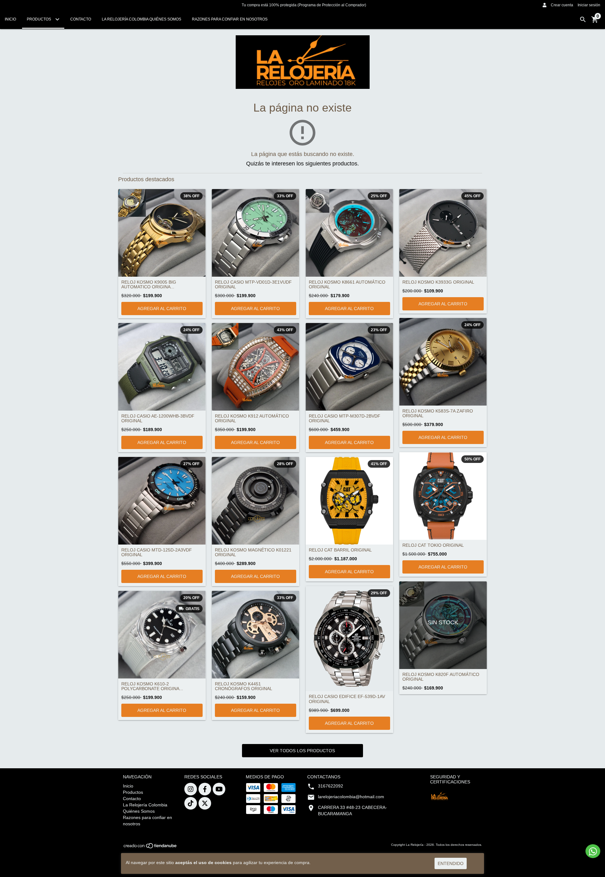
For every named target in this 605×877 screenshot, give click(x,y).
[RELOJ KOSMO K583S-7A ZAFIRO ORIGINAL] (443, 362)
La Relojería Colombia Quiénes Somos (141, 19)
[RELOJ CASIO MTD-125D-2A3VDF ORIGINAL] (162, 501)
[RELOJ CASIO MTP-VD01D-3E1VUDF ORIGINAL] (255, 233)
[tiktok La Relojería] (190, 803)
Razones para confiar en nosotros (230, 19)
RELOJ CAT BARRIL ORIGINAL (340, 550)
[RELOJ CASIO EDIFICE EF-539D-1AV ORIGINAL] (349, 638)
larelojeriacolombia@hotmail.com (351, 796)
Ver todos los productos (302, 750)
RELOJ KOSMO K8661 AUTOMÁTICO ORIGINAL (347, 284)
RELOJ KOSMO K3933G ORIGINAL (438, 282)
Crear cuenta (562, 5)
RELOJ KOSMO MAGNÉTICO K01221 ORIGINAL (253, 552)
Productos (39, 19)
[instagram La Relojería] (190, 789)
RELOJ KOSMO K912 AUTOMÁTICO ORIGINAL (252, 418)
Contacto (80, 19)
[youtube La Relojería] (219, 789)
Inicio (10, 19)
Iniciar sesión (589, 5)
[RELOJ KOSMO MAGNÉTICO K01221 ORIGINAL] (255, 501)
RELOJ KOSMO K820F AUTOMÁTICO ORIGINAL (440, 677)
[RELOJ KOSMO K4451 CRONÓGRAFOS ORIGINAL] (255, 634)
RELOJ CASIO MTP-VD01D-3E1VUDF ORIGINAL (253, 284)
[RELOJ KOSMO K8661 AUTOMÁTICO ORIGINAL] (349, 233)
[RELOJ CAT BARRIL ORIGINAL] (349, 501)
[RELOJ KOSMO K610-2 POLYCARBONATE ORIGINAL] (162, 634)
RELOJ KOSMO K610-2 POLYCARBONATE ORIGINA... (152, 686)
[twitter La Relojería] (205, 803)
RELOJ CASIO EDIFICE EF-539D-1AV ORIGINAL (347, 699)
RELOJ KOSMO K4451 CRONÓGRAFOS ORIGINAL (243, 686)
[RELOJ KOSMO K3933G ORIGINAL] (443, 233)
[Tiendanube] (150, 847)
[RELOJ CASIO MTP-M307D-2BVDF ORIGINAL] (349, 367)
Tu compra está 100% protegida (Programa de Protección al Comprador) (304, 5)
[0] (595, 21)
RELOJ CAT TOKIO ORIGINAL (433, 545)
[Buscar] (583, 19)
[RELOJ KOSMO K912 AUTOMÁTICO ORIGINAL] (255, 367)
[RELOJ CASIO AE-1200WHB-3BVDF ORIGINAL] (162, 367)
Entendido (451, 863)
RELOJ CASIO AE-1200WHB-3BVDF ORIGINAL (157, 418)
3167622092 (330, 785)
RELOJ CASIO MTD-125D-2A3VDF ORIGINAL (156, 552)
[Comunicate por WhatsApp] (592, 851)
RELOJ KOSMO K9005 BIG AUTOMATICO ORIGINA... (148, 284)
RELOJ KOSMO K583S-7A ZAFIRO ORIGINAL (437, 413)
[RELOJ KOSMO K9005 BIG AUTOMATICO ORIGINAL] (162, 233)
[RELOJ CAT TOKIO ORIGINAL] (443, 496)
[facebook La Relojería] (205, 789)
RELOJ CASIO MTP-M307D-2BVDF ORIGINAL (344, 418)
